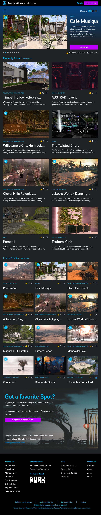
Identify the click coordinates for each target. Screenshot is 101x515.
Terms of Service (68, 465)
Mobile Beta (10, 465)
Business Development (40, 465)
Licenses (65, 476)
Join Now (83, 47)
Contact (91, 465)
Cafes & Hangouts (59, 237)
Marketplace (11, 473)
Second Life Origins (11, 377)
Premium (9, 476)
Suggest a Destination (22, 420)
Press (89, 476)
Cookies (83, 502)
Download (9, 469)
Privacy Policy (67, 469)
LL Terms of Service (46, 502)
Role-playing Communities (80, 16)
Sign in (80, 3)
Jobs (89, 473)
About (90, 469)
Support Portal (11, 487)
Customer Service (69, 473)
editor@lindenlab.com (15, 442)
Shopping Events (58, 93)
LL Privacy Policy (67, 502)
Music (54, 141)
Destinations (11, 480)
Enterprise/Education (39, 469)
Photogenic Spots (59, 189)
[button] (17, 3)
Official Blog (11, 484)
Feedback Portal (12, 491)
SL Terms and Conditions (23, 502)
